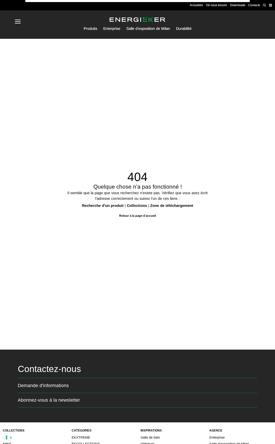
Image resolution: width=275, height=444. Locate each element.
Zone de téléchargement (171, 206)
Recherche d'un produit (103, 206)
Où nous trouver (216, 5)
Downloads (237, 5)
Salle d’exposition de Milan (148, 28)
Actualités (196, 5)
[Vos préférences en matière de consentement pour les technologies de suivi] (6, 437)
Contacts (254, 5)
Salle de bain (150, 437)
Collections (137, 206)
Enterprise (111, 28)
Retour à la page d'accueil (137, 215)
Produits (90, 28)
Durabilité (184, 28)
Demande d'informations (43, 385)
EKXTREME (81, 437)
